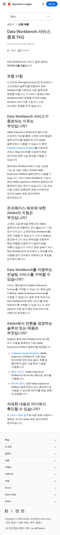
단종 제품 (23, 24)
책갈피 (13, 50)
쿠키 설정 (35, 522)
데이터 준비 (17, 383)
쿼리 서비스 (17, 371)
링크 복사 (25, 50)
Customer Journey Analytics (21, 147)
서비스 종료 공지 (19, 415)
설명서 (10, 24)
